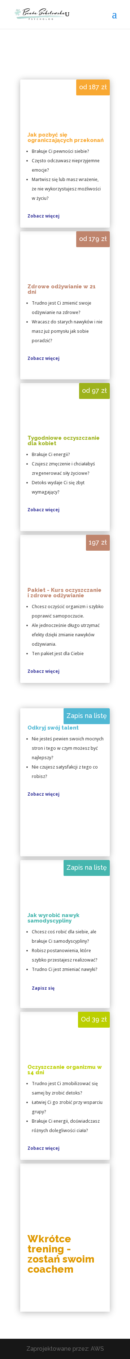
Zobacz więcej (43, 216)
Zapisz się (43, 988)
